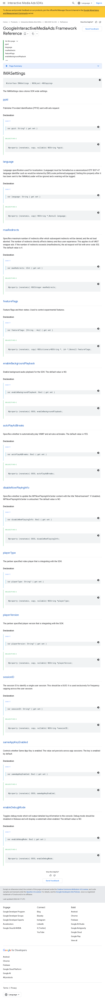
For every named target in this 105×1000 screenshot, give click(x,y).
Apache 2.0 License (34, 892)
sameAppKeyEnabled (15, 742)
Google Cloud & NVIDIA (12, 928)
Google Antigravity (78, 928)
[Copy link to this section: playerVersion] (21, 615)
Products (14, 22)
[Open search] (73, 3)
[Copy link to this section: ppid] (10, 99)
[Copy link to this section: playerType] (18, 553)
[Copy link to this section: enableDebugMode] (27, 807)
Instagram (41, 920)
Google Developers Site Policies (68, 892)
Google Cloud (76, 932)
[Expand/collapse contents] (17, 41)
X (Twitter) (41, 928)
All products (8, 977)
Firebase (74, 920)
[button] (52, 66)
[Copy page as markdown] (33, 34)
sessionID (8, 677)
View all (74, 940)
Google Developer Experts (13, 920)
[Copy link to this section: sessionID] (16, 677)
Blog (39, 912)
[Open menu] (4, 3)
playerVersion (11, 615)
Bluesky (40, 916)
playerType (9, 552)
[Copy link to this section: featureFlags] (20, 301)
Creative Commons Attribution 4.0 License (72, 889)
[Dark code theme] (100, 80)
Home (5, 22)
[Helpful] (96, 22)
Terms (5, 988)
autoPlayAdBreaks (13, 425)
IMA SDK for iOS (51, 22)
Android (74, 912)
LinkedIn (40, 924)
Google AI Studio (77, 924)
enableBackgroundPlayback (19, 363)
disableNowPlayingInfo (16, 487)
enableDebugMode (14, 807)
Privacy (14, 988)
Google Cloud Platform (12, 969)
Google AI (7, 973)
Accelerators (8, 924)
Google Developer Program (14, 912)
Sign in (99, 3)
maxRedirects (11, 230)
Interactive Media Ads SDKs (25, 3)
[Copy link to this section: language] (16, 161)
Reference (64, 22)
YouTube (40, 932)
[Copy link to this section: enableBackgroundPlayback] (37, 363)
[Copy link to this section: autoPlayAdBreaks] (26, 425)
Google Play (76, 936)
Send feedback (92, 29)
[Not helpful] (100, 22)
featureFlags (10, 301)
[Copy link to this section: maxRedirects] (21, 230)
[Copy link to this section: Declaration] (16, 115)
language (8, 161)
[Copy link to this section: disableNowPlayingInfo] (31, 487)
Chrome (74, 916)
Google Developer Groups (13, 916)
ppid (5, 99)
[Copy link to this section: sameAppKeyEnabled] (30, 742)
